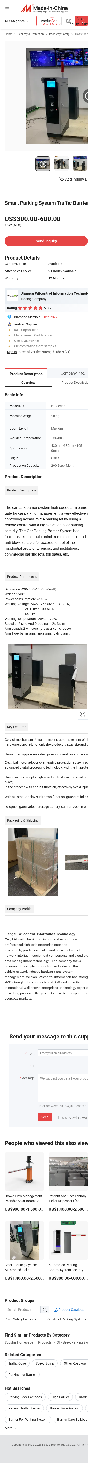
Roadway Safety (59, 34)
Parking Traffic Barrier (24, 1408)
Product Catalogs (71, 1309)
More (9, 1428)
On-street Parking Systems (66, 1319)
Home (8, 34)
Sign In (12, 352)
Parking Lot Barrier (22, 1374)
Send (45, 1117)
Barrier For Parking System (27, 1419)
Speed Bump (45, 1363)
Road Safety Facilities (20, 1319)
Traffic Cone (17, 1363)
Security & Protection (31, 34)
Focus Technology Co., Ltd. (59, 1444)
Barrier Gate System (64, 1408)
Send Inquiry (46, 241)
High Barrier (60, 1397)
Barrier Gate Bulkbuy (72, 1419)
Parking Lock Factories (25, 1397)
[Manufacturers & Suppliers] (44, 8)
